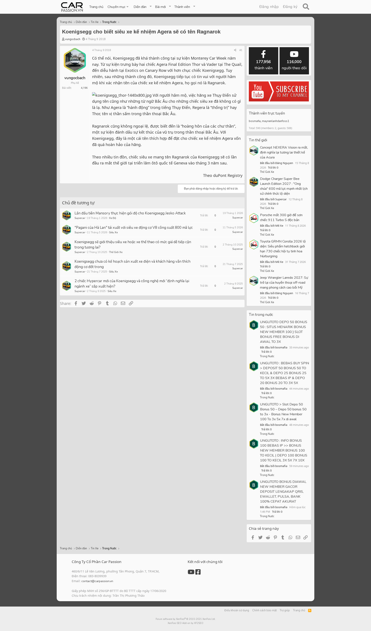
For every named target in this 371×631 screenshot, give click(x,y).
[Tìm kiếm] (306, 7)
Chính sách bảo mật (264, 610)
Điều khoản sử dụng (236, 610)
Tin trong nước (261, 314)
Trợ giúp (285, 610)
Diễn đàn (140, 7)
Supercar (80, 218)
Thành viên (182, 7)
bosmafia (255, 121)
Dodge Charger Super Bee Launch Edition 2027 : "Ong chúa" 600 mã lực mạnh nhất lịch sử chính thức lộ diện (284, 186)
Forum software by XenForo (186, 619)
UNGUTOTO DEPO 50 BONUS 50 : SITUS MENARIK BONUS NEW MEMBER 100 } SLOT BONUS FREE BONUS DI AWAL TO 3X (283, 332)
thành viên (263, 65)
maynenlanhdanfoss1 (275, 121)
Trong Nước (267, 356)
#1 (240, 50)
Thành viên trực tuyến (267, 113)
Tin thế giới (258, 140)
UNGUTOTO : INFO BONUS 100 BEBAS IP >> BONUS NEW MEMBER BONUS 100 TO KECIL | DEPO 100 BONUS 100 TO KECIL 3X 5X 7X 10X (283, 450)
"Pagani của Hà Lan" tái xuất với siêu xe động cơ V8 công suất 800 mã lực (134, 227)
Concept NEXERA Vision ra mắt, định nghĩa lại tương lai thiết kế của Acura (284, 152)
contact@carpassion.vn (97, 581)
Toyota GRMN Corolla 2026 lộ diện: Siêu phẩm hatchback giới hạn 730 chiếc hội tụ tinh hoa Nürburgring (283, 249)
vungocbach (72, 39)
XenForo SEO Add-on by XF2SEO (185, 623)
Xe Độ (112, 218)
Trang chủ (96, 7)
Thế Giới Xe (115, 252)
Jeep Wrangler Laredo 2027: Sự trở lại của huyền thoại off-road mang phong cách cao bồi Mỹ (284, 282)
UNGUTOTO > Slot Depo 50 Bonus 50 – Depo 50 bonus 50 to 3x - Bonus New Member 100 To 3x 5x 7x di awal (283, 412)
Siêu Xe (113, 232)
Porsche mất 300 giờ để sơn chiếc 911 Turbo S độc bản (281, 217)
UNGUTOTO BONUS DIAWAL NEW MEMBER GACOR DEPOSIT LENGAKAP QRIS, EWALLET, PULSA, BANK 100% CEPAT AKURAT (283, 491)
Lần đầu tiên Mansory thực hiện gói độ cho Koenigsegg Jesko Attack (130, 213)
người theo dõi (294, 65)
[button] (118, 7)
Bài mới (160, 7)
